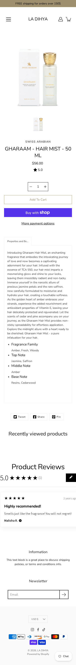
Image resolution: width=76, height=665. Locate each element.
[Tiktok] (44, 629)
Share (41, 416)
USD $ (34, 619)
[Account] (60, 19)
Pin (59, 416)
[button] (17, 241)
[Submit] (64, 594)
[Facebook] (38, 629)
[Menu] (8, 19)
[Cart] (68, 19)
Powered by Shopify (38, 654)
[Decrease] (31, 186)
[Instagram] (32, 629)
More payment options (38, 223)
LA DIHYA (38, 19)
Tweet (22, 416)
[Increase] (45, 186)
